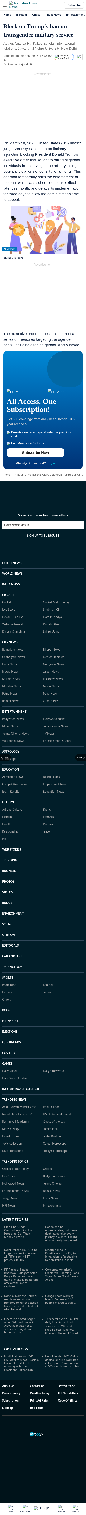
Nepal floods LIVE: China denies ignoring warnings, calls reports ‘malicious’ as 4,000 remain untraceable (62, 1361)
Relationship (10, 831)
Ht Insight (19, 474)
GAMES (7, 1063)
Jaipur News (51, 671)
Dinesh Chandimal (13, 631)
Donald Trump (11, 1136)
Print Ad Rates (39, 1400)
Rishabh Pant (51, 624)
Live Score (8, 609)
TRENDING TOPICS (15, 1161)
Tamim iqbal (50, 1129)
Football (48, 985)
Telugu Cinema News (15, 733)
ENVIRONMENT (13, 913)
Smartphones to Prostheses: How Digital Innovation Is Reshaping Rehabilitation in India (61, 1255)
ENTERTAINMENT (14, 711)
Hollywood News (54, 719)
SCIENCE (8, 924)
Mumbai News (11, 686)
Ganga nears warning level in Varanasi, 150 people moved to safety (60, 1299)
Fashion (7, 817)
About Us (8, 1386)
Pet (4, 839)
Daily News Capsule (16, 525)
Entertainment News (15, 1191)
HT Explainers (52, 1205)
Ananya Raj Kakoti (20, 64)
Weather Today (39, 1393)
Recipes (48, 824)
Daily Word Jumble (14, 1078)
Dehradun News (53, 657)
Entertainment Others (57, 741)
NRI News (8, 1205)
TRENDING (9, 860)
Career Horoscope (54, 1143)
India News (53, 14)
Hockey (7, 992)
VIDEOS (7, 892)
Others (6, 999)
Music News (10, 726)
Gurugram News (53, 664)
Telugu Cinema (52, 1183)
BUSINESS (9, 871)
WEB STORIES (11, 849)
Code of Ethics (67, 1400)
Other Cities (50, 701)
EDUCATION (10, 769)
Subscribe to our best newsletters (43, 515)
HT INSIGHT (10, 1021)
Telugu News (10, 1198)
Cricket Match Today (56, 602)
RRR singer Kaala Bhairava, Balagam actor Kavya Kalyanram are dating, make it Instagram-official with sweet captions (21, 1278)
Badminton (9, 985)
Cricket (36, 14)
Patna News (10, 693)
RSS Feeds (36, 1408)
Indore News (10, 671)
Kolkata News (11, 679)
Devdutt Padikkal (13, 617)
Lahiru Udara (51, 631)
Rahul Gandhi (51, 1107)
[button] (5, 5)
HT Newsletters (68, 1393)
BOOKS (7, 1010)
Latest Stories (15, 1219)
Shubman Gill (51, 609)
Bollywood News (13, 719)
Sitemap (7, 1408)
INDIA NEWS (11, 584)
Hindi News (50, 1198)
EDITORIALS (10, 945)
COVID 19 (8, 1053)
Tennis (47, 992)
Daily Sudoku (10, 1071)
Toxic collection (12, 1143)
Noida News (51, 686)
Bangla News (51, 1191)
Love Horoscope (12, 1151)
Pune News (50, 693)
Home (7, 14)
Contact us (37, 1386)
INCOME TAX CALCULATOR (20, 1089)
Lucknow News (53, 679)
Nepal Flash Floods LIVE (17, 1114)
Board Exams (51, 777)
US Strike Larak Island (57, 1114)
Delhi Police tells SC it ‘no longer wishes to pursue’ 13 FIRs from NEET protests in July (21, 1255)
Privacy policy (11, 1393)
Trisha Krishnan (52, 1136)
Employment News (55, 784)
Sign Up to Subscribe (43, 535)
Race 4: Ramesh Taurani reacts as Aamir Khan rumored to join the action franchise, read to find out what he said (21, 1302)
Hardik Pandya (52, 617)
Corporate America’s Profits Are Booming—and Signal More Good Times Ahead (62, 1274)
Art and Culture (12, 809)
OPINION (8, 935)
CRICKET (8, 595)
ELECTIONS (10, 1031)
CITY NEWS (10, 642)
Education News (53, 791)
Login (51, 463)
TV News (48, 733)
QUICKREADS (11, 1042)
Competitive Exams (14, 784)
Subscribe (74, 5)
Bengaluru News (12, 649)
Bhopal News (51, 649)
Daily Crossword (53, 1071)
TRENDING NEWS (14, 1099)
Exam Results (10, 791)
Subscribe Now (35, 453)
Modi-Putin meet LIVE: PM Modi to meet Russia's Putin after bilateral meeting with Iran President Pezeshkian (21, 1363)
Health (6, 824)
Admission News (12, 777)
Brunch (47, 809)
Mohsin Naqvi (11, 1129)
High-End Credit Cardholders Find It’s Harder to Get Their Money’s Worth (18, 1232)
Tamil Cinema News (55, 726)
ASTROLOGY (10, 751)
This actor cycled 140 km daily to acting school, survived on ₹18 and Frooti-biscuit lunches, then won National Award (61, 1326)
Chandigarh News (13, 657)
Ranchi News (10, 701)
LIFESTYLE (9, 802)
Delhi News (9, 664)
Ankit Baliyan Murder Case (19, 1107)
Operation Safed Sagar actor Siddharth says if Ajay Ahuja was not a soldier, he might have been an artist (19, 1325)
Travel (46, 831)
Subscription (10, 1400)
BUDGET (8, 903)
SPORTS (7, 977)
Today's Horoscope (55, 1151)
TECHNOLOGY (12, 967)
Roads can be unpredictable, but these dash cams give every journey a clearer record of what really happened (61, 1233)
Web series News (13, 741)
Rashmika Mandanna (15, 1121)
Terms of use (66, 1386)
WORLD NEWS (12, 573)
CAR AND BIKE (12, 956)
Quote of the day (54, 1121)
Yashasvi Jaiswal (12, 624)
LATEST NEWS (12, 563)
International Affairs (38, 474)
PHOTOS (8, 881)
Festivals (48, 817)
